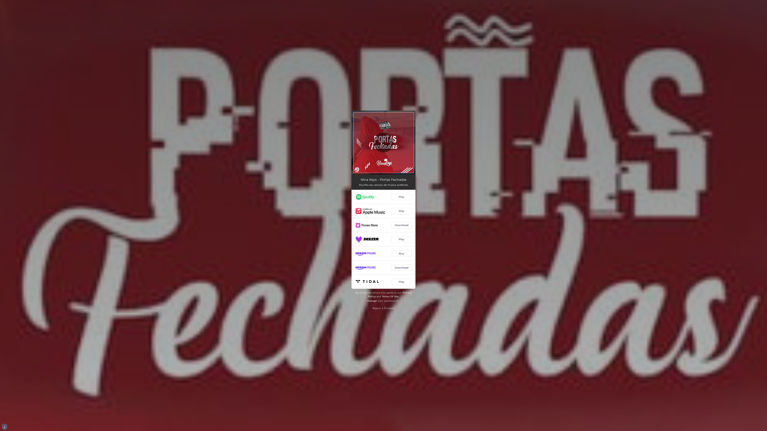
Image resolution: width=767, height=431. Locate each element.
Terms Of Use (390, 296)
